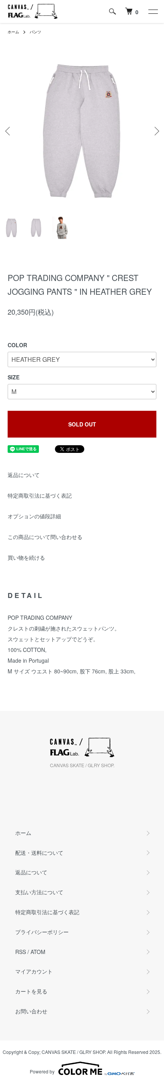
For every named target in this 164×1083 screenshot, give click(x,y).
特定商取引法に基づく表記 (40, 495)
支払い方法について (39, 892)
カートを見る (31, 991)
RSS (20, 952)
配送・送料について (39, 852)
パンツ (35, 31)
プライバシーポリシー (42, 932)
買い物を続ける (26, 557)
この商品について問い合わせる (45, 537)
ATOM (38, 952)
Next (155, 131)
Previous (8, 131)
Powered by (42, 1071)
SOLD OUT (82, 424)
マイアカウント (34, 971)
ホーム (13, 31)
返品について (24, 475)
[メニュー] (152, 11)
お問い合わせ (31, 1011)
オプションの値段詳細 (34, 516)
